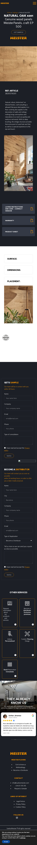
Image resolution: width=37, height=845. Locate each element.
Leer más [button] (6, 733)
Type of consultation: (11, 434)
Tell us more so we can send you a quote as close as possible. (18, 547)
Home (9, 12)
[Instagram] (17, 818)
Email (6, 414)
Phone (6, 424)
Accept (6, 841)
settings (22, 838)
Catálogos (15, 12)
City (5, 496)
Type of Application (11, 536)
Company (7, 404)
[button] (6, 163)
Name (6, 394)
